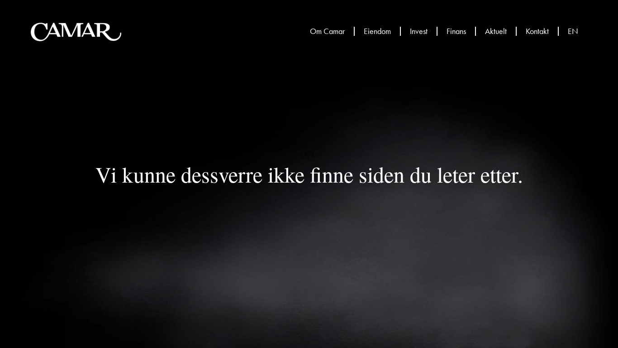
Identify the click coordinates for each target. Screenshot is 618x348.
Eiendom (377, 31)
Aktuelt (496, 31)
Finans (456, 31)
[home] (76, 32)
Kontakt (537, 31)
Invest (419, 31)
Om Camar (327, 31)
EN (573, 31)
